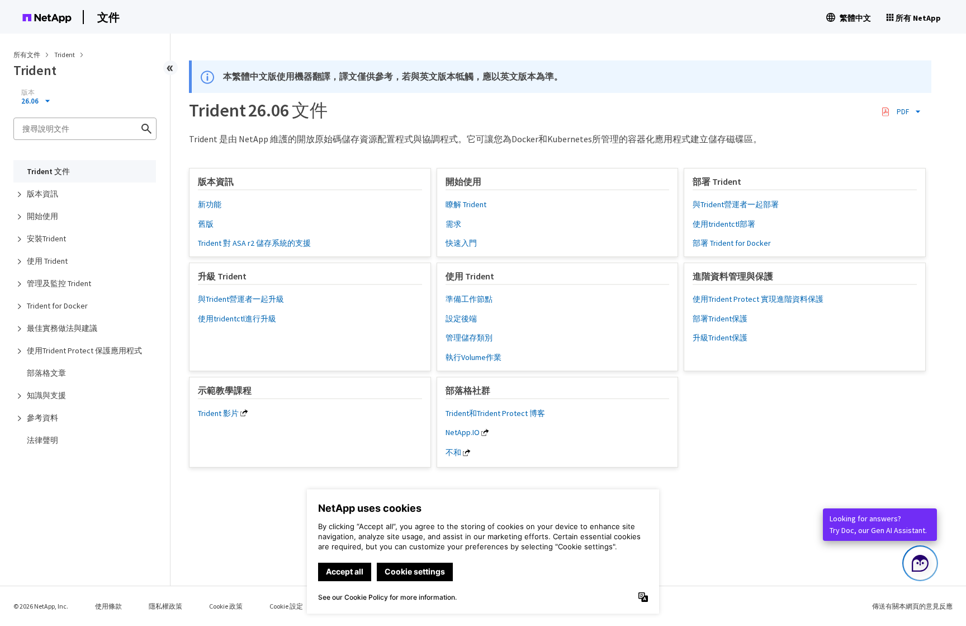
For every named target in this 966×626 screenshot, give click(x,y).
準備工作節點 (469, 299)
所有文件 (26, 54)
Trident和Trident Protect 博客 (495, 413)
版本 (28, 92)
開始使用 (42, 216)
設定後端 (461, 319)
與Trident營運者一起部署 (736, 204)
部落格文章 (46, 373)
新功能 (209, 204)
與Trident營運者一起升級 (241, 299)
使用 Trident (47, 261)
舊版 (206, 224)
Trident (65, 54)
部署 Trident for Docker (732, 243)
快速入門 (461, 243)
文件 (108, 17)
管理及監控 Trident (59, 283)
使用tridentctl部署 (724, 224)
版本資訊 (42, 194)
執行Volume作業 (473, 357)
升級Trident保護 (720, 338)
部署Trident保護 (720, 319)
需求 (453, 224)
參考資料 (42, 418)
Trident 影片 (218, 413)
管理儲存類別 (469, 338)
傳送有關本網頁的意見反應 (912, 606)
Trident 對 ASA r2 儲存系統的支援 (254, 243)
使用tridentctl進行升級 (237, 319)
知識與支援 (46, 395)
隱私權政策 (165, 606)
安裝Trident (46, 238)
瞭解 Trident (466, 204)
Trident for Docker (57, 306)
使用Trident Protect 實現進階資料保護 (758, 299)
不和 (453, 452)
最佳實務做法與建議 (62, 328)
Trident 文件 (48, 171)
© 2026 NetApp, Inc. (40, 606)
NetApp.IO (463, 432)
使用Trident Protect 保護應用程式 (84, 350)
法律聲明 (42, 440)
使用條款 (108, 606)
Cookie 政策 (226, 606)
